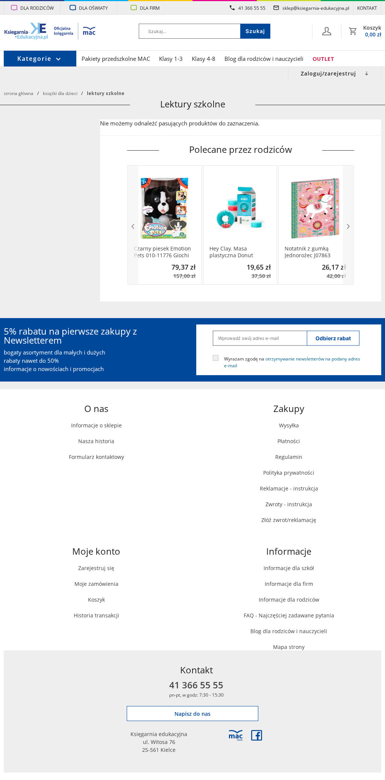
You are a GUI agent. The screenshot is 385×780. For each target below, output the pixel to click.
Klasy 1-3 (171, 58)
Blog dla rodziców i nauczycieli (263, 58)
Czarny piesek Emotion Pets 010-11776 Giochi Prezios (162, 252)
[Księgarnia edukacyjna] (236, 735)
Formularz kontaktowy (96, 456)
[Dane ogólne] (326, 31)
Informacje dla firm (289, 583)
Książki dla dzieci (60, 93)
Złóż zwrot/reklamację (288, 520)
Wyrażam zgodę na (292, 361)
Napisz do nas (192, 713)
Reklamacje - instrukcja (289, 488)
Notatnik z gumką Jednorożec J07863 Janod (307, 252)
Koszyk (96, 599)
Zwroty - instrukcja (288, 504)
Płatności (288, 441)
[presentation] (132, 225)
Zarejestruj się (96, 568)
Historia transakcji (96, 615)
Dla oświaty (93, 8)
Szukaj (255, 31)
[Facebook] (256, 735)
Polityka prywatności (288, 472)
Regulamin (288, 456)
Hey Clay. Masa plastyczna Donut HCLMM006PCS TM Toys (239, 252)
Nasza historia (96, 441)
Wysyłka (289, 425)
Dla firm (150, 8)
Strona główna (18, 93)
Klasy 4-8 (203, 58)
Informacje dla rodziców (289, 599)
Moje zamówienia (96, 583)
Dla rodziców (37, 8)
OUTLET (323, 58)
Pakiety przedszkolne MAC (116, 58)
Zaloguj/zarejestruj (328, 73)
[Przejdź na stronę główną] (50, 32)
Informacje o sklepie (96, 425)
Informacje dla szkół (289, 568)
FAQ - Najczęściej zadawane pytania (289, 615)
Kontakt (367, 8)
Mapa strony (289, 646)
